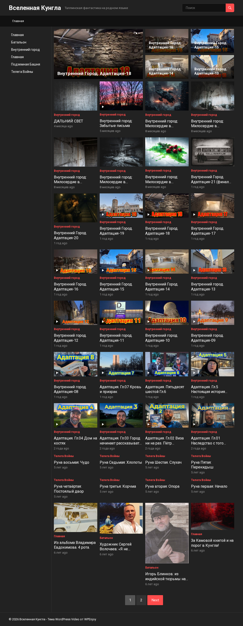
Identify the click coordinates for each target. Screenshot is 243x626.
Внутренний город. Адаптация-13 (207, 286)
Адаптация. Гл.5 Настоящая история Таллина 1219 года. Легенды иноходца (208, 394)
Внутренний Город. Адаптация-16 (70, 286)
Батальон (18, 42)
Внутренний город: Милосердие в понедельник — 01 (161, 182)
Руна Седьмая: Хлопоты (121, 462)
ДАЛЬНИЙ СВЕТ (68, 121)
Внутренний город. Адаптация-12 (70, 338)
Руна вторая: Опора (162, 486)
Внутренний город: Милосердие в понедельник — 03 (70, 182)
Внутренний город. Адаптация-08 (70, 389)
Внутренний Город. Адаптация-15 (116, 286)
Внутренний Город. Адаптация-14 (161, 286)
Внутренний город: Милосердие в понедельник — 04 (207, 126)
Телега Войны (22, 72)
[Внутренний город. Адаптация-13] (212, 78)
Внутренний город (25, 49)
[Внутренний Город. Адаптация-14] (166, 78)
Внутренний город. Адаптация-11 (116, 338)
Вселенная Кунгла (35, 7)
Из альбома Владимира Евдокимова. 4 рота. (75, 545)
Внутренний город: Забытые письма (116, 123)
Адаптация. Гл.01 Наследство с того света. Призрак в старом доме (207, 445)
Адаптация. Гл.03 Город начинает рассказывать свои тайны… (120, 443)
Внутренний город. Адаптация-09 (207, 338)
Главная (18, 21)
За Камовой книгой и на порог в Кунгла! (212, 543)
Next (155, 600)
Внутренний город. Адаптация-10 (161, 338)
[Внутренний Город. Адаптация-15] (212, 52)
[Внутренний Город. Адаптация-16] (166, 52)
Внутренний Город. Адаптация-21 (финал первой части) (210, 182)
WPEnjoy (90, 619)
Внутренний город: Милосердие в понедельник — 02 (116, 182)
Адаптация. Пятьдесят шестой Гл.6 (164, 389)
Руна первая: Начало (209, 486)
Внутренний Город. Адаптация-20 (70, 235)
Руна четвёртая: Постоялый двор (69, 489)
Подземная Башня (25, 64)
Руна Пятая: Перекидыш (202, 465)
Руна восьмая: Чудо (71, 462)
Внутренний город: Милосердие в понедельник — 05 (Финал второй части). (164, 128)
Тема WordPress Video (63, 619)
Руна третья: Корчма (118, 486)
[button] (133, 33)
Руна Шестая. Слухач (163, 462)
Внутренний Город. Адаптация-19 (116, 231)
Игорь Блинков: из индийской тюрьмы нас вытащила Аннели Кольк (166, 581)
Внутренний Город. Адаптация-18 (161, 231)
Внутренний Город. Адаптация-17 (207, 231)
